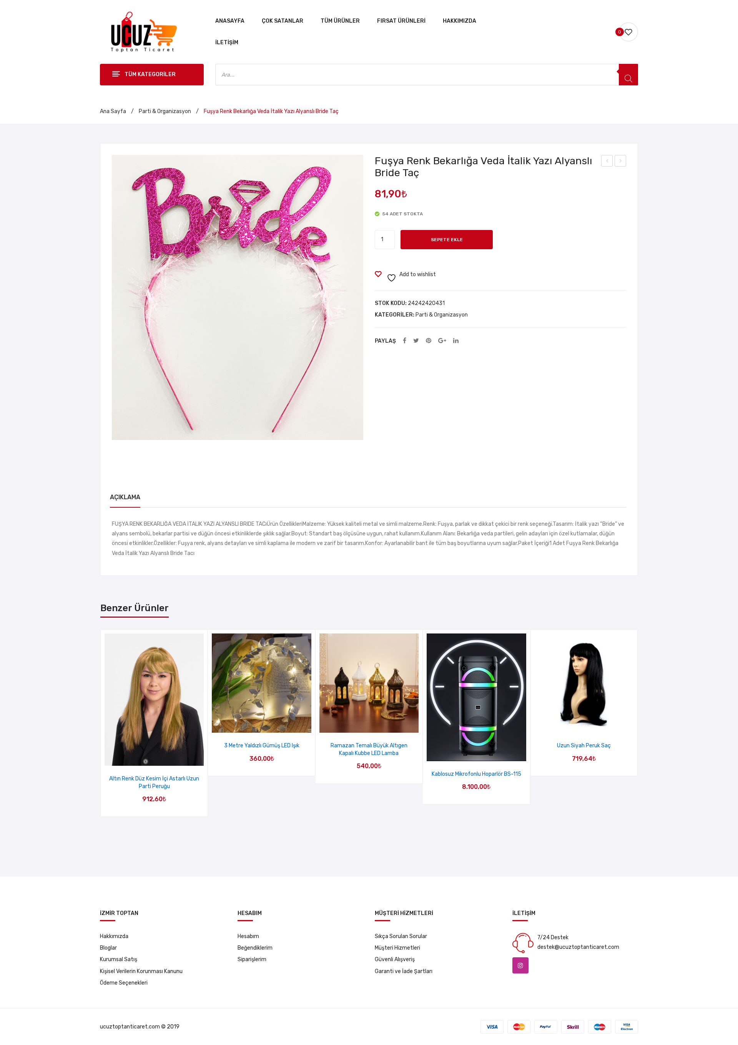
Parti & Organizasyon (165, 111)
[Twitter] (416, 341)
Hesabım (248, 936)
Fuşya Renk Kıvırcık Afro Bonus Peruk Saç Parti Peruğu (620, 162)
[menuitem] (229, 21)
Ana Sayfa (113, 111)
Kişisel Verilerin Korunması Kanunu (141, 971)
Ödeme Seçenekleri (124, 983)
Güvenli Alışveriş (395, 959)
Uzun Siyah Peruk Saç (584, 745)
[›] (637, 723)
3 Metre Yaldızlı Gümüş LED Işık (261, 745)
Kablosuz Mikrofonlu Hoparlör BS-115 (476, 774)
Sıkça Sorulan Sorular (401, 936)
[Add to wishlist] (144, 757)
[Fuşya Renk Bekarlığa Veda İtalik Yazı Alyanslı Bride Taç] (237, 297)
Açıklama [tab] (125, 497)
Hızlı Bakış (164, 757)
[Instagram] (520, 965)
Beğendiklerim (255, 948)
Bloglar (108, 948)
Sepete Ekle (447, 239)
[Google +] (442, 341)
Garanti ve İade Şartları (403, 971)
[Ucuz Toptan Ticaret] (141, 31)
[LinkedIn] (456, 341)
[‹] (100, 723)
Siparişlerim (252, 959)
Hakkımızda (114, 936)
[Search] (628, 74)
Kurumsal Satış (118, 959)
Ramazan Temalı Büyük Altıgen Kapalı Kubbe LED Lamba (369, 749)
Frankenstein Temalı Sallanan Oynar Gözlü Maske (607, 162)
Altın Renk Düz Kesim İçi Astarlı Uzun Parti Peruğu (154, 782)
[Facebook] (404, 341)
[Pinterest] (428, 341)
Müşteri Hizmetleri (397, 948)
